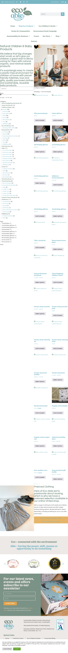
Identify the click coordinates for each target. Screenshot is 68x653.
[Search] (62, 14)
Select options (39, 151)
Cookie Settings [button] (7, 649)
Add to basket (39, 120)
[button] (27, 26)
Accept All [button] (17, 649)
